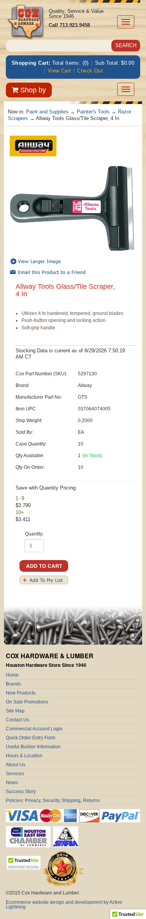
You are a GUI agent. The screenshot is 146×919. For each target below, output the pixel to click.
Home (12, 675)
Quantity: (34, 534)
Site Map (15, 711)
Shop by (32, 90)
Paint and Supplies (47, 112)
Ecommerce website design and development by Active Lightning (64, 905)
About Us (15, 764)
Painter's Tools (93, 112)
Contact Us (17, 720)
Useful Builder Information (33, 746)
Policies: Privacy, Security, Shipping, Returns (53, 800)
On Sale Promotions (27, 702)
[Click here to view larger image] (72, 208)
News (12, 782)
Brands (13, 684)
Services (15, 773)
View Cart (59, 71)
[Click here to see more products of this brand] (33, 145)
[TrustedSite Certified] (23, 862)
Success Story (21, 791)
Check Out (90, 71)
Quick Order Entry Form (30, 738)
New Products (20, 693)
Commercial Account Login (34, 729)
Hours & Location (24, 755)
